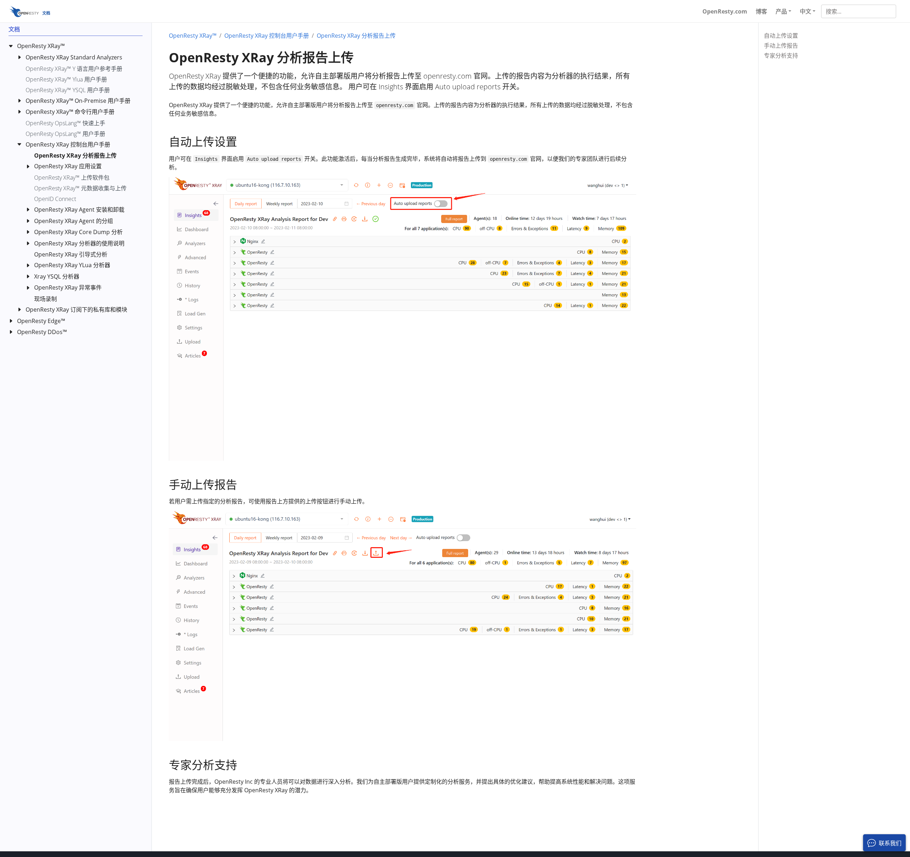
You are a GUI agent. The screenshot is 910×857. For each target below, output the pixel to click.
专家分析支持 (781, 55)
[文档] (24, 11)
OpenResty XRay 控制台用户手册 (266, 35)
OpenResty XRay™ (192, 35)
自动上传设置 (781, 35)
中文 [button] (805, 11)
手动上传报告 (781, 45)
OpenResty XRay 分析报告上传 (356, 35)
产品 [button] (781, 11)
